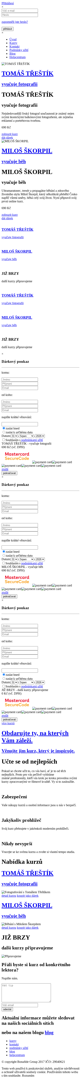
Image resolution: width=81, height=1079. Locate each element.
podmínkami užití (32, 440)
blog (49, 1032)
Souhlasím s (24, 440)
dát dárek (7, 137)
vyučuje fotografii (20, 84)
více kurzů (8, 723)
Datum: (6, 436)
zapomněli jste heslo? (15, 21)
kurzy (13, 1041)
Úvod (13, 39)
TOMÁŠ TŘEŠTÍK (27, 73)
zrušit (5, 469)
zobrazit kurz (10, 134)
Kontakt (14, 46)
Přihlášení (8, 3)
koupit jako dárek (28, 895)
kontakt (14, 1044)
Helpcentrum (17, 57)
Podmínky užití (18, 50)
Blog (12, 53)
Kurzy (13, 43)
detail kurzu (9, 895)
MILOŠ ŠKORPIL (27, 150)
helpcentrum (17, 1055)
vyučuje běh (14, 161)
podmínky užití (18, 1048)
